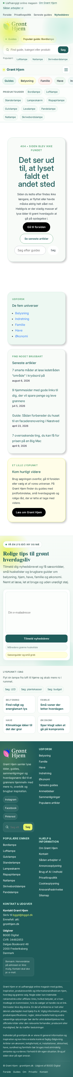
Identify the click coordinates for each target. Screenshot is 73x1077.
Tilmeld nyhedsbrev (36, 638)
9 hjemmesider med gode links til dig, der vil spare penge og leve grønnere (35, 395)
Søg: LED (10, 689)
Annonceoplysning (50, 865)
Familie (45, 80)
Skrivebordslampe (58, 59)
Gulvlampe (11, 108)
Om (24, 1071)
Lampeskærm (34, 100)
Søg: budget (55, 689)
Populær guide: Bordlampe (38, 39)
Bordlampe (34, 91)
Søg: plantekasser (31, 689)
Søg (63, 49)
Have (60, 80)
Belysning (27, 80)
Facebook (10, 807)
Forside (7, 14)
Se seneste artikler (36, 238)
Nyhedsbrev (61, 14)
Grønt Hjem (15, 69)
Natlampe (38, 59)
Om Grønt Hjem (48, 2)
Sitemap (44, 895)
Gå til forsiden (36, 227)
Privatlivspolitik (22, 14)
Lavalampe (29, 108)
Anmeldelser (46, 791)
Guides (12, 39)
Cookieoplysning (49, 883)
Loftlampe (22, 59)
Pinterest (10, 816)
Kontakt (43, 853)
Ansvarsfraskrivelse (51, 889)
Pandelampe (48, 108)
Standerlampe (13, 100)
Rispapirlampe (56, 100)
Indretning (22, 319)
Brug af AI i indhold (50, 871)
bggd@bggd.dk (23, 914)
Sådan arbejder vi (13, 7)
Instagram (10, 799)
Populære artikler (49, 802)
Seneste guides (43, 14)
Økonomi (21, 336)
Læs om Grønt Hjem (29, 512)
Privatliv (33, 1071)
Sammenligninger (49, 797)
